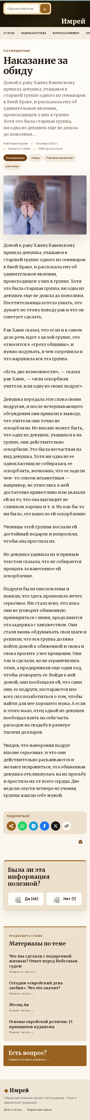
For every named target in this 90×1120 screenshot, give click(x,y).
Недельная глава (33, 33)
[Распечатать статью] (80, 842)
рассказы (12, 166)
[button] (26, 899)
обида (35, 158)
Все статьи (13, 1109)
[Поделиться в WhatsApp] (22, 826)
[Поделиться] (11, 826)
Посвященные (16, 51)
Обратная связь (39, 1109)
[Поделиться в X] (55, 826)
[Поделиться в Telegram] (33, 826)
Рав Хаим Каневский (59, 158)
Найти (45, 8)
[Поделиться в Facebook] (44, 826)
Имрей (16, 1090)
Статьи (8, 33)
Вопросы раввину (66, 33)
